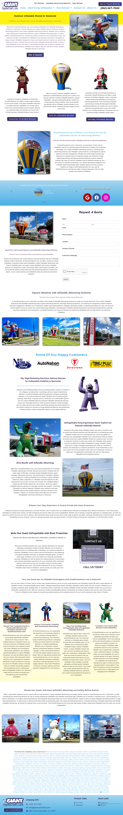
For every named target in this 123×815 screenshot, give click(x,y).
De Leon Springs (62, 760)
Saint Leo (79, 784)
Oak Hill (58, 778)
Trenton (26, 790)
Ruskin (45, 784)
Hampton (86, 766)
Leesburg (61, 774)
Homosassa (67, 768)
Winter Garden (32, 792)
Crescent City (87, 758)
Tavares (90, 788)
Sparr (75, 786)
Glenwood (104, 764)
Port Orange (103, 782)
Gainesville (75, 764)
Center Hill (17, 758)
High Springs (16, 768)
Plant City (73, 782)
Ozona (102, 780)
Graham (27, 766)
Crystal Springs (27, 760)
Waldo (46, 790)
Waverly (58, 790)
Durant (22, 762)
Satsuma (30, 786)
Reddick (33, 784)
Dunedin (106, 760)
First (63, 224)
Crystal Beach (104, 758)
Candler (82, 756)
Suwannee (50, 788)
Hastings (93, 766)
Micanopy (54, 776)
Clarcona (42, 758)
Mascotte (37, 776)
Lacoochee (19, 772)
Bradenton (22, 756)
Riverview (40, 784)
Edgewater (58, 762)
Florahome (28, 764)
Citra (36, 758)
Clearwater (49, 758)
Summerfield (18, 788)
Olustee (16, 780)
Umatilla (36, 790)
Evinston (85, 762)
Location (65, 241)
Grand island (34, 766)
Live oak (71, 774)
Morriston (87, 776)
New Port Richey (18, 778)
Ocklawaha (75, 778)
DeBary (71, 760)
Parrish (43, 782)
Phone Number (67, 234)
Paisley (107, 780)
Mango (31, 776)
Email (64, 227)
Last (93, 224)
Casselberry (97, 756)
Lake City (50, 772)
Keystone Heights (83, 770)
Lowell (108, 774)
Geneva (81, 764)
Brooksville (65, 756)
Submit (66, 279)
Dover (96, 760)
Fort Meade (43, 764)
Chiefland (24, 758)
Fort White (51, 764)
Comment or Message (69, 255)
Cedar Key (105, 756)
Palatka (14, 782)
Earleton (35, 762)
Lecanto (54, 774)
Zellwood (96, 792)
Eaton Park (51, 762)
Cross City (96, 758)
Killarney (92, 770)
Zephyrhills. (106, 792)
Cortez (80, 758)
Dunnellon (16, 762)
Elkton (69, 762)
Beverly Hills (93, 754)
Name (64, 219)
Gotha (22, 766)
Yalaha (81, 792)
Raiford (27, 784)
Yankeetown (88, 792)
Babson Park (42, 754)
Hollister (43, 768)
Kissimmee (99, 770)
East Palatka (43, 762)
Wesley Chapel (91, 790)
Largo (44, 774)
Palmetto (37, 782)
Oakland (64, 778)
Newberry (40, 778)
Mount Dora (94, 776)
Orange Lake (36, 780)
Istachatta (59, 770)
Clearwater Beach (58, 758)
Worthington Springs (72, 792)
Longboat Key (86, 774)
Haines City (79, 766)
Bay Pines (66, 754)
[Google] (87, 197)
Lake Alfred (34, 772)
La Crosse (106, 770)
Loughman (102, 774)
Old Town (100, 778)
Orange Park (45, 780)
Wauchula (52, 790)
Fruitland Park (66, 764)
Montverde (79, 776)
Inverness (44, 770)
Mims (67, 776)
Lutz (13, 776)
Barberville (53, 754)
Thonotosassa (18, 790)
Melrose (47, 776)
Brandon (40, 756)
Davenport (42, 760)
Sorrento (70, 786)
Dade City (35, 760)
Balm (47, 754)
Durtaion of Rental (68, 248)
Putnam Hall (21, 784)
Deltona (81, 760)
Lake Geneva (65, 772)
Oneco (21, 780)
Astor (27, 754)
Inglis (19, 770)
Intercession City (27, 770)
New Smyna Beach (30, 778)
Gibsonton (97, 764)
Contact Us (79, 8)
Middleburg (61, 776)
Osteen (78, 780)
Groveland (61, 766)
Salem (85, 784)
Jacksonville (67, 770)
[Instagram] (106, 197)
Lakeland (31, 774)
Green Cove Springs (51, 766)
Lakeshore (38, 774)
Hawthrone (99, 766)
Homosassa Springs (78, 768)
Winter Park (51, 792)
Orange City (27, 780)
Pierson (58, 782)
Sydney (56, 788)
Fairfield (91, 762)
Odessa (87, 778)
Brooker (58, 756)
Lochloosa (78, 774)
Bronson (52, 756)
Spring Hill (81, 786)
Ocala (69, 778)
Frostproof (58, 764)
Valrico (41, 790)
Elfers (65, 762)
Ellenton (74, 762)
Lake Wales (24, 774)
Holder (32, 768)
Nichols (46, 778)
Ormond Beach (70, 780)
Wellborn (83, 790)
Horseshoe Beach (90, 768)
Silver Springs (62, 786)
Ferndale (97, 762)
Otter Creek (85, 780)
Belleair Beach (77, 754)
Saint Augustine (63, 784)
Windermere (24, 792)
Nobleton (52, 778)
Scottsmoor (37, 786)
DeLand (76, 760)
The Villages (105, 788)
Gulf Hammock (70, 766)
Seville (55, 786)
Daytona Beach (52, 760)
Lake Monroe (99, 772)
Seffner (44, 786)
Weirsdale (71, 790)
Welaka (77, 790)
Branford (46, 756)
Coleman (74, 758)
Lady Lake (27, 772)
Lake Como (57, 772)
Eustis (80, 762)
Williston (106, 790)
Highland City (25, 768)
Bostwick (100, 754)
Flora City (36, 764)
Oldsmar (106, 778)
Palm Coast (21, 782)
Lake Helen (83, 772)
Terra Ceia (97, 788)
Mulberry (101, 776)
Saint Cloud (72, 784)
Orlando (62, 780)
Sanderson (107, 784)
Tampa (68, 788)
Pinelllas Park (65, 782)
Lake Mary (91, 772)
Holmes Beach (51, 768)
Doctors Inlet (89, 760)
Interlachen (36, 770)
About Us (92, 8)
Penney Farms (50, 782)
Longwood (95, 774)
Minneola (72, 776)
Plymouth (80, 782)
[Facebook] (96, 197)
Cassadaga (89, 756)
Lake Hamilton (74, 772)
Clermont (68, 758)
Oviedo (91, 780)
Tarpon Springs (83, 788)
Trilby (31, 790)
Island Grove (51, 770)
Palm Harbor (30, 782)
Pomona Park (94, 782)
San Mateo (99, 784)
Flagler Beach (105, 762)
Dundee (101, 760)
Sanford (17, 786)
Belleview (85, 754)
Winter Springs (60, 792)
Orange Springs (54, 780)
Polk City (86, 782)
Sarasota (24, 786)
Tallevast (62, 788)
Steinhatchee (103, 786)
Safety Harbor (52, 784)
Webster (64, 790)
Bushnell (77, 756)
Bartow (60, 754)
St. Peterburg (89, 786)
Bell (71, 754)
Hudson (99, 768)
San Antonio (92, 784)
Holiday (37, 768)
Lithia (66, 774)
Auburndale (33, 754)
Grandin (41, 766)
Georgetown (89, 764)
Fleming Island (19, 764)
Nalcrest (107, 776)
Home (23, 8)
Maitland (18, 776)
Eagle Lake (28, 762)
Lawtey (49, 774)
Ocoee (82, 778)
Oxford (97, 780)
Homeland (60, 768)
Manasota (25, 776)
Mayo (42, 776)
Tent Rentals (62, 8)
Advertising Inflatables (40, 8)
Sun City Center (41, 788)
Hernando (107, 766)
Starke (96, 786)
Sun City (33, 788)
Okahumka (93, 778)
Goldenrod (15, 766)
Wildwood (99, 790)
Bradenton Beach (31, 756)
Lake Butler (42, 772)
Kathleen (74, 770)
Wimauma (16, 792)
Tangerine (74, 788)
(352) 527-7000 (110, 8)
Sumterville (26, 788)
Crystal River (17, 760)
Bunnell (71, 756)
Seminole (50, 786)
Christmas (31, 758)
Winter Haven (42, 792)
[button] (11, 191)
